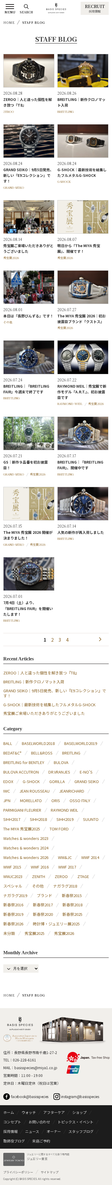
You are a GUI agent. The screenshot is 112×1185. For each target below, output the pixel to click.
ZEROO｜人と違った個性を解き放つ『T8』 (41, 673)
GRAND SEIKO (13, 187)
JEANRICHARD (71, 791)
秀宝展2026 (11, 257)
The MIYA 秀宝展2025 (21, 829)
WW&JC (65, 857)
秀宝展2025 (34, 933)
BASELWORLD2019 (80, 743)
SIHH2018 (38, 819)
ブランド (44, 895)
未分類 (9, 933)
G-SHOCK (64, 181)
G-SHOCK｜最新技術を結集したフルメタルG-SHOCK (49, 704)
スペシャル (12, 886)
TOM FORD (59, 829)
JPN (6, 800)
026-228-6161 (24, 1059)
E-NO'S (86, 772)
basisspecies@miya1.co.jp (35, 1067)
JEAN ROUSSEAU (34, 791)
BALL (7, 743)
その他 (7, 322)
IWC (6, 791)
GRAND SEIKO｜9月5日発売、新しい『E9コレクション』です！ (54, 693)
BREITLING (65, 111)
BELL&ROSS (42, 753)
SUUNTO (91, 819)
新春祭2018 (72, 905)
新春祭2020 (43, 914)
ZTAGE (83, 876)
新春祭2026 (13, 924)
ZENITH (38, 876)
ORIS (55, 800)
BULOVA (61, 762)
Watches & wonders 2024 (25, 848)
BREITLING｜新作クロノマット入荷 (33, 682)
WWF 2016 (40, 867)
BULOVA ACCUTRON (21, 772)
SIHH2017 (11, 819)
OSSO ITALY (80, 800)
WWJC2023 (12, 876)
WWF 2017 (67, 867)
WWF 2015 (12, 867)
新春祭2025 (72, 914)
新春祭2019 (13, 914)
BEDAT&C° (12, 753)
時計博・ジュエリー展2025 (56, 924)
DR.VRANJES (59, 772)
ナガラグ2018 (65, 886)
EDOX (8, 781)
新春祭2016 (13, 905)
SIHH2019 (64, 819)
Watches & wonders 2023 (25, 838)
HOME (9, 22)
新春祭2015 (72, 895)
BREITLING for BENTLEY (23, 762)
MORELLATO (31, 800)
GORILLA (57, 781)
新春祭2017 (43, 905)
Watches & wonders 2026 (25, 857)
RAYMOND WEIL (69, 403)
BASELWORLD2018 (38, 743)
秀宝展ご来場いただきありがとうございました (44, 713)
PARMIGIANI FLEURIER (22, 810)
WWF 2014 (90, 857)
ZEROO (8, 111)
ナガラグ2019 (15, 895)
